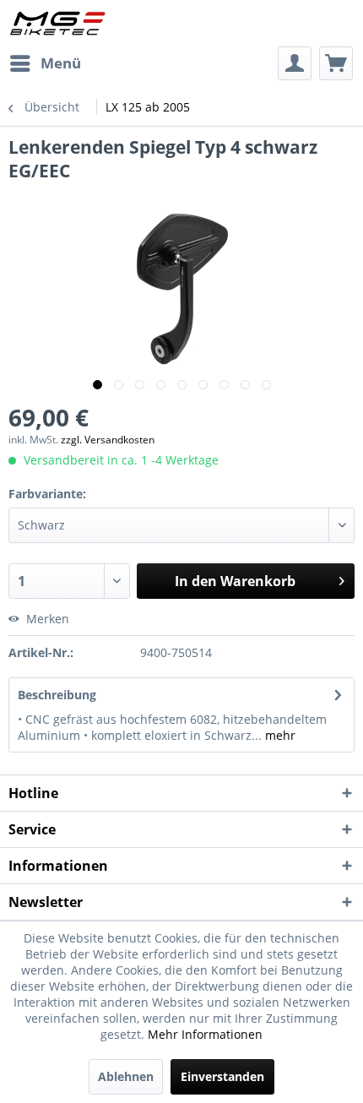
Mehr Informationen (205, 1034)
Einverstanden (222, 1076)
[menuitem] (44, 63)
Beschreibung (57, 695)
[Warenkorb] (336, 63)
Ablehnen (126, 1076)
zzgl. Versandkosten (107, 439)
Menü (61, 63)
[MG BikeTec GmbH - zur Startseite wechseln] (57, 23)
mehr (278, 735)
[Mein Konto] (295, 63)
